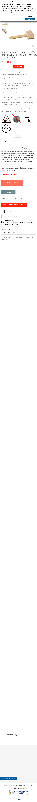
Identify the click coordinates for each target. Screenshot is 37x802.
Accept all (30, 19)
